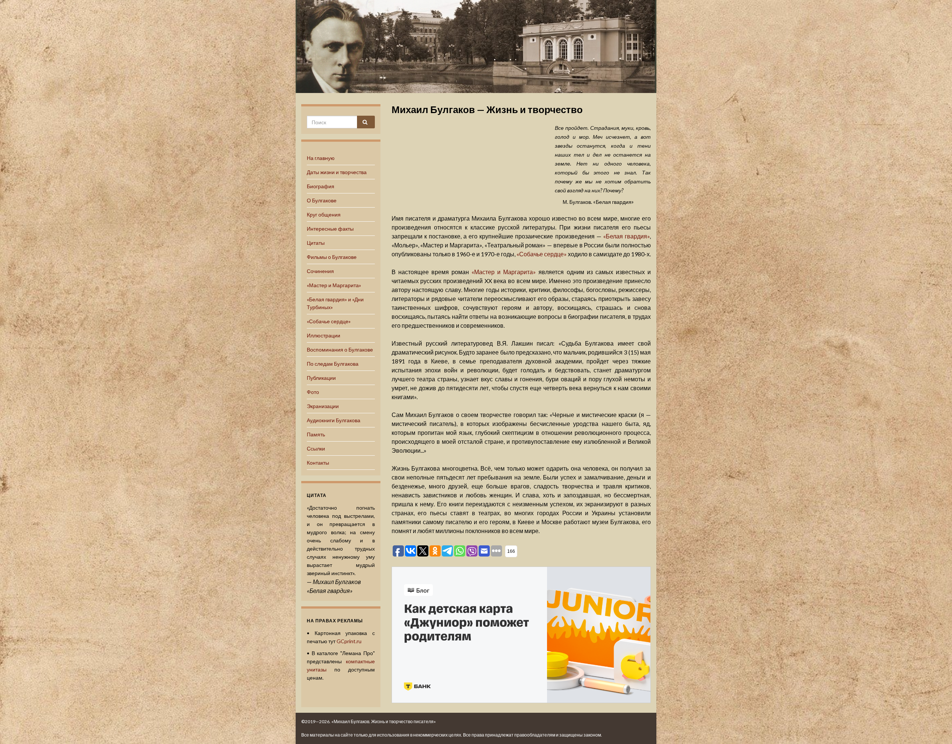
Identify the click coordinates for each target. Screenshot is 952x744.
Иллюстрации (323, 335)
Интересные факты (330, 228)
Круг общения (324, 214)
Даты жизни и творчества (337, 172)
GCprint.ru (349, 641)
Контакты (318, 462)
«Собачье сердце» (329, 321)
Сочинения (320, 271)
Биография (320, 186)
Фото (313, 392)
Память (316, 434)
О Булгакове (322, 200)
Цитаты (316, 243)
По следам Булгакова (332, 363)
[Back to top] (935, 727)
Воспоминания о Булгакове (340, 349)
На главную (321, 158)
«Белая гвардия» (626, 236)
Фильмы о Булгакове (332, 257)
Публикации (321, 378)
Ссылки (316, 448)
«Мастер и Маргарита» (334, 285)
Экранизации (323, 406)
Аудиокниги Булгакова (333, 420)
